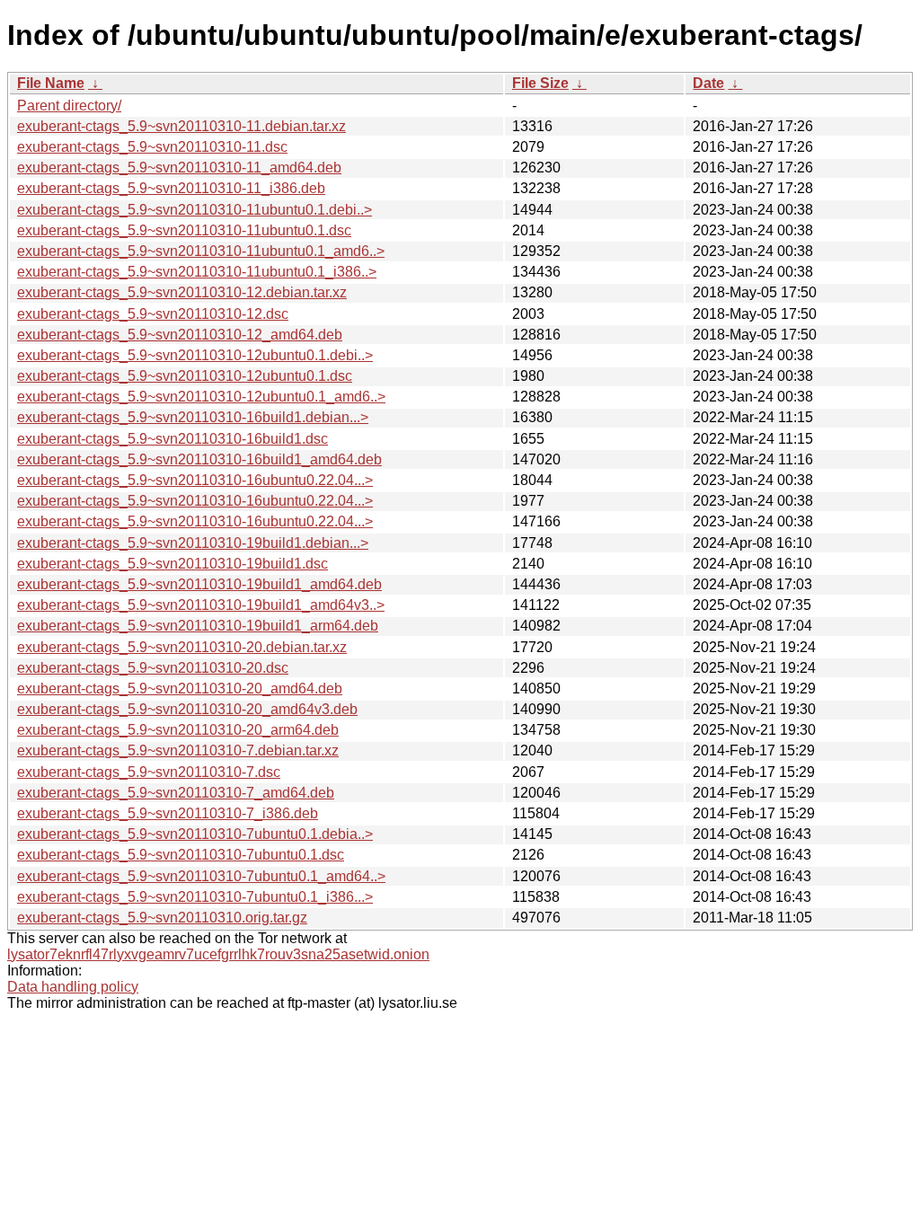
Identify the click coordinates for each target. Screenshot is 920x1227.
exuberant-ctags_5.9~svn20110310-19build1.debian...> (192, 543)
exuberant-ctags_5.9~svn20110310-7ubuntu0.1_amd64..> (201, 876)
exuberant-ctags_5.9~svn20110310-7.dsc (148, 772)
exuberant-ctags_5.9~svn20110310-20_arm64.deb (178, 729)
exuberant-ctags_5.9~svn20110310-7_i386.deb (167, 813)
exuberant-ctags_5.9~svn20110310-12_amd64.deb (179, 334)
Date (708, 83)
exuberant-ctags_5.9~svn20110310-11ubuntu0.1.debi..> (194, 209)
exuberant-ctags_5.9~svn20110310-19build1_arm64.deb (197, 625)
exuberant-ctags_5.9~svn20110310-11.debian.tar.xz (181, 126)
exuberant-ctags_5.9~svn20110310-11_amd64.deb (179, 167)
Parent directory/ (69, 105)
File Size (540, 83)
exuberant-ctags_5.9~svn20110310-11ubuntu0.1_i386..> (196, 271)
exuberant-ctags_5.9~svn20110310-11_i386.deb (171, 188)
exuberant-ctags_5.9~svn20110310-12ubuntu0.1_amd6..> (201, 396)
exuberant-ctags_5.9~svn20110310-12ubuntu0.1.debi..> (195, 355)
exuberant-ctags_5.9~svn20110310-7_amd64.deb (175, 792)
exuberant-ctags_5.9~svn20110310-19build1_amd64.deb (199, 584)
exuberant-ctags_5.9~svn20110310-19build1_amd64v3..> (201, 605)
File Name (50, 83)
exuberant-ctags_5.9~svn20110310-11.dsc (152, 146)
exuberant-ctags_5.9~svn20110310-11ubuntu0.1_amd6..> (201, 251)
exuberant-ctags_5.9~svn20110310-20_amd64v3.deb (187, 709)
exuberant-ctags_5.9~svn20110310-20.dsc (152, 667)
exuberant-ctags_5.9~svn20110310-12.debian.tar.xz (182, 292)
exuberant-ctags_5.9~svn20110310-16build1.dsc (172, 438)
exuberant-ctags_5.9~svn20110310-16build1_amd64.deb (199, 459)
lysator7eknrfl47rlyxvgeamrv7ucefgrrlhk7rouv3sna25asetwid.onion (218, 954)
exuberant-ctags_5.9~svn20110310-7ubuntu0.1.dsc (180, 854)
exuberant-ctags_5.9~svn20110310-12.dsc (152, 314)
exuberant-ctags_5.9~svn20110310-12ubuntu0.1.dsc (184, 376)
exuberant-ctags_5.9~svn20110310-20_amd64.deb (179, 688)
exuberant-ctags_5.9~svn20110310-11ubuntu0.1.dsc (184, 230)
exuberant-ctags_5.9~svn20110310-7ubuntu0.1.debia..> (195, 834)
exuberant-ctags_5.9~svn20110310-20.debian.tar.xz (182, 647)
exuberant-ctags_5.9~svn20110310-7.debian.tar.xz (178, 750)
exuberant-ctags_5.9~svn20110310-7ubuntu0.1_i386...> (195, 897)
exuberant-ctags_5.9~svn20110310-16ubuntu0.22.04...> (195, 480)
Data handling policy (72, 986)
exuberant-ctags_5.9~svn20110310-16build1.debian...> (192, 417)
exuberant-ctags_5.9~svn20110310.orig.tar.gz (162, 917)
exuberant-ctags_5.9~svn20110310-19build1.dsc (172, 563)
